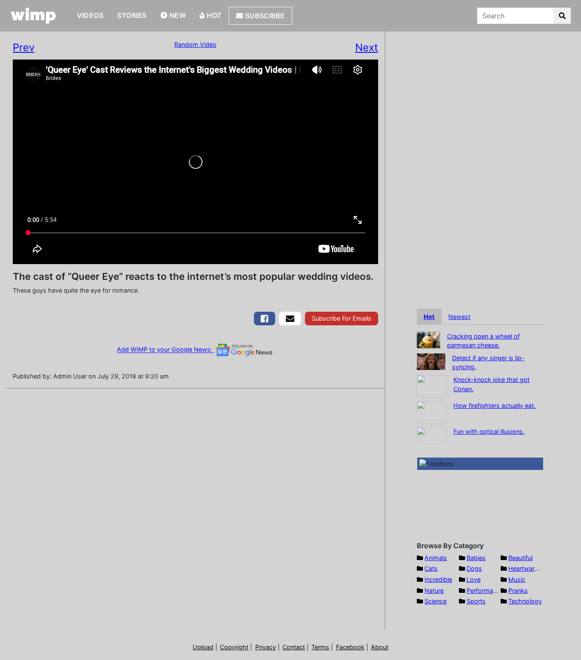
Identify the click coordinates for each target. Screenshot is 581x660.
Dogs (474, 568)
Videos (90, 15)
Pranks (518, 590)
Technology (525, 601)
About (379, 647)
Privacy (265, 647)
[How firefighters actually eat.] (432, 411)
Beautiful (520, 557)
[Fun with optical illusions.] (432, 434)
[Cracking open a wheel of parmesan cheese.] (428, 339)
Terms (320, 647)
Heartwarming (528, 568)
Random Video (195, 44)
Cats (431, 568)
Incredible (438, 579)
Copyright (234, 647)
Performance (485, 590)
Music (516, 579)
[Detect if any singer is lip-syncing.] (431, 360)
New (176, 15)
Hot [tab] (429, 316)
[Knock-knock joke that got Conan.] (432, 385)
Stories (131, 15)
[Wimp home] (33, 15)
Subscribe (264, 15)
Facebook (350, 647)
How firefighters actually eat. (494, 405)
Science (435, 601)
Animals (435, 557)
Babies (476, 557)
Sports (476, 601)
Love (474, 579)
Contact (293, 647)
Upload (203, 647)
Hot (213, 15)
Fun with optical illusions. (488, 431)
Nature (434, 590)
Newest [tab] (459, 316)
